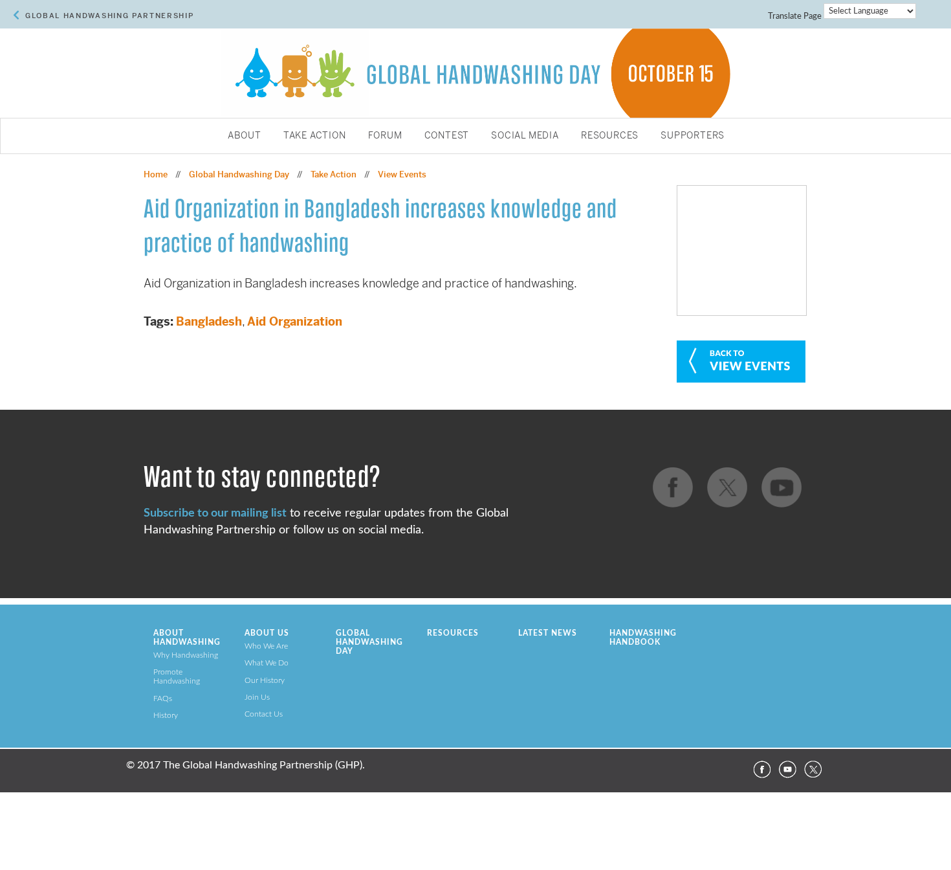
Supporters (693, 135)
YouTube (787, 769)
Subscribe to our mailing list (215, 513)
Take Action (314, 135)
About (244, 135)
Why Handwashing (185, 655)
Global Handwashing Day (239, 174)
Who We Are (266, 646)
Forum (385, 135)
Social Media (525, 135)
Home (156, 174)
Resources (610, 135)
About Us (267, 633)
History (165, 715)
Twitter (813, 769)
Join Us (257, 697)
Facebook (761, 769)
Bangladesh (209, 321)
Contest (447, 135)
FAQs (162, 698)
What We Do (267, 663)
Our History (265, 680)
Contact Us (264, 714)
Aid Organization (294, 321)
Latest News (547, 633)
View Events (402, 174)
